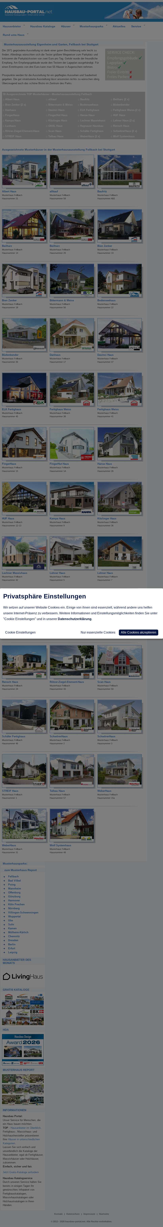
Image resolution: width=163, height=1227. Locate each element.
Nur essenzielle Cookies (98, 632)
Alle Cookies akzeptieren (138, 632)
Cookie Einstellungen (20, 632)
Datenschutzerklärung (74, 619)
